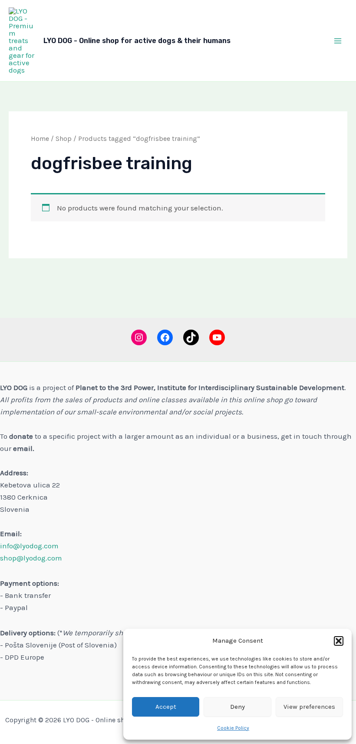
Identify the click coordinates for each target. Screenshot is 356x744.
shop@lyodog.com (31, 558)
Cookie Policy (233, 728)
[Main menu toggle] (337, 40)
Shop (64, 139)
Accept (165, 707)
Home (40, 139)
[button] (338, 641)
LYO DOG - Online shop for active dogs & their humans (137, 41)
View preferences (309, 707)
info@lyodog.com (29, 545)
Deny (237, 707)
